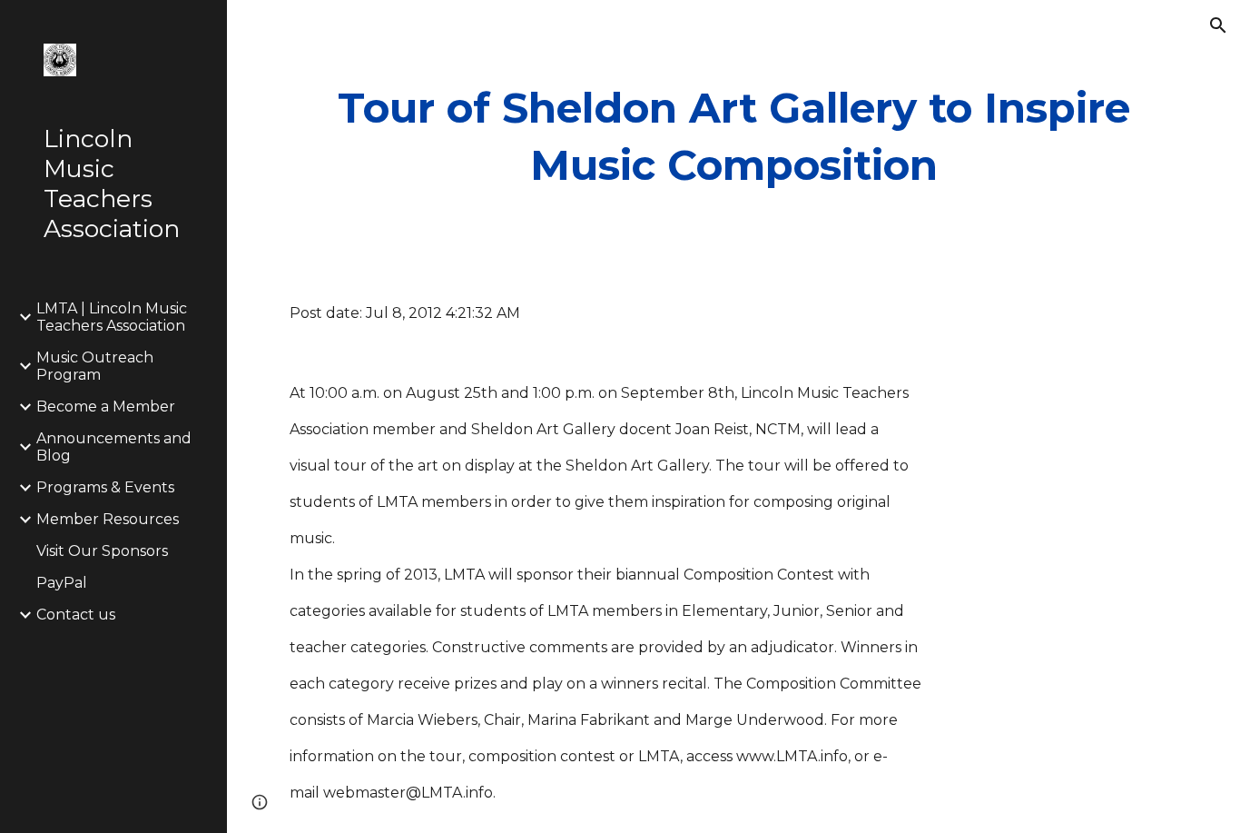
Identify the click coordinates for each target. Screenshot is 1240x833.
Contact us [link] (75, 614)
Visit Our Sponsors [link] (102, 551)
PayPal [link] (61, 582)
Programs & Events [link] (105, 487)
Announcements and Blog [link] (114, 447)
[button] (1218, 25)
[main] (734, 137)
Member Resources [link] (107, 519)
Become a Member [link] (105, 406)
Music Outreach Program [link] (94, 366)
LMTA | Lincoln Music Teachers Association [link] (111, 317)
